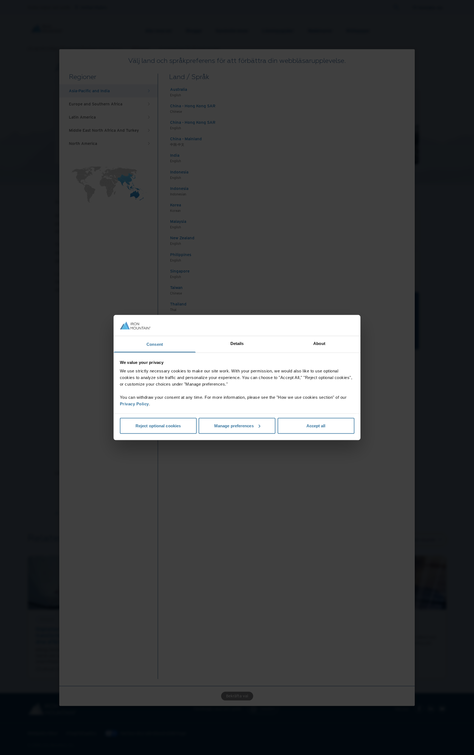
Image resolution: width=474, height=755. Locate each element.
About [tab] (319, 343)
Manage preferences (234, 425)
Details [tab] (237, 343)
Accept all (316, 425)
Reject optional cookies (158, 425)
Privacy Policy (134, 404)
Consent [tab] (154, 344)
